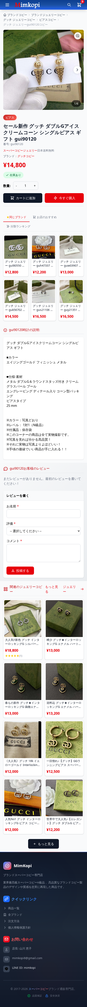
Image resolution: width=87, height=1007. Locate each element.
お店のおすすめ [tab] (47, 217)
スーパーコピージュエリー (20, 150)
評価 (11, 523)
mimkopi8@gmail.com (27, 958)
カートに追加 (25, 198)
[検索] (69, 5)
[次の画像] (77, 70)
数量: (7, 185)
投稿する (22, 570)
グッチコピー (25, 156)
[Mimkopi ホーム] (27, 5)
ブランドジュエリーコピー (48, 15)
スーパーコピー (38, 989)
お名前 (12, 506)
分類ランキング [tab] (20, 226)
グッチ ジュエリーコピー (19, 20)
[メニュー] (7, 5)
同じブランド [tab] (16, 217)
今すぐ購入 (67, 198)
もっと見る (46, 844)
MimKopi (23, 865)
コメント (14, 541)
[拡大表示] (77, 35)
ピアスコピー (47, 20)
